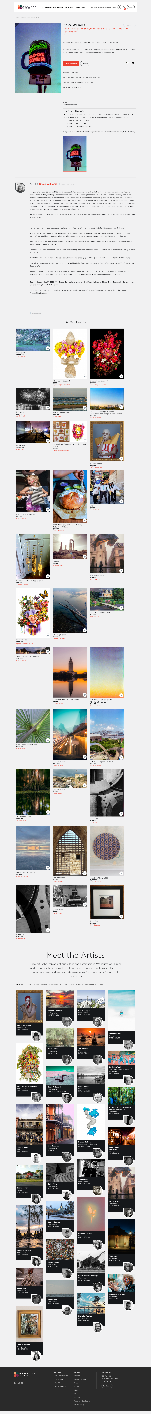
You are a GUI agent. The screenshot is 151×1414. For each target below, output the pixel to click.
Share (85, 63)
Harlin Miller (94, 822)
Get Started (107, 1386)
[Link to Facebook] (15, 1383)
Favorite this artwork (127, 63)
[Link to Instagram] (18, 1383)
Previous (123, 25)
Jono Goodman (95, 925)
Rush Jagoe (57, 416)
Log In (131, 7)
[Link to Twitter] (22, 1383)
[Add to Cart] (48, 348)
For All (60, 7)
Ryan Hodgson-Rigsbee (61, 385)
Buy (67, 63)
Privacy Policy (79, 1405)
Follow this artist (68, 184)
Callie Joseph (94, 510)
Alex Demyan (21, 518)
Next (135, 25)
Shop (114, 7)
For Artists (69, 7)
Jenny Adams (95, 579)
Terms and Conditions (82, 1401)
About (76, 1390)
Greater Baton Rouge (58, 985)
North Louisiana (76, 985)
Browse (129, 25)
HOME (17, 17)
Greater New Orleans (37, 985)
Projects (93, 7)
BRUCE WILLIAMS (33, 17)
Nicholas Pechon (22, 876)
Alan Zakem (20, 357)
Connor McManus (59, 639)
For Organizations (49, 7)
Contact (77, 1397)
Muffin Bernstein (96, 467)
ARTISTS (23, 17)
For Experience (80, 7)
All (25, 985)
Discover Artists (104, 7)
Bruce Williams (74, 25)
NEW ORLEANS (37, 313)
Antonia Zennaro (22, 585)
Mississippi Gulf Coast (94, 985)
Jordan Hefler (21, 416)
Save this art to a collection (133, 63)
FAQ (75, 1394)
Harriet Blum (20, 749)
